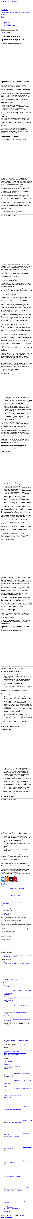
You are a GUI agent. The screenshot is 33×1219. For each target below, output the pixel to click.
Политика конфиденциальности (12, 1208)
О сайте (6, 1205)
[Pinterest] (15, 879)
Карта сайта (7, 1211)
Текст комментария (6, 939)
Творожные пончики (16, 902)
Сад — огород (8, 24)
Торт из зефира (5, 914)
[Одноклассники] (7, 879)
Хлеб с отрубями (5, 911)
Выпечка (6, 22)
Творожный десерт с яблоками (12, 1056)
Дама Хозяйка (9, 1214)
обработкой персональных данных (11, 956)
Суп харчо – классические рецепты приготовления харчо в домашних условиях (18, 1050)
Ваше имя (3, 928)
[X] (11, 879)
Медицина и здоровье (10, 25)
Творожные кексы (15, 895)
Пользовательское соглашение (12, 1209)
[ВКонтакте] (2, 879)
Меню (2, 17)
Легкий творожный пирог (17, 888)
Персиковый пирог (15, 909)
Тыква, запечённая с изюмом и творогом (15, 1053)
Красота (6, 26)
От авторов (10, 1207)
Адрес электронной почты (8, 931)
